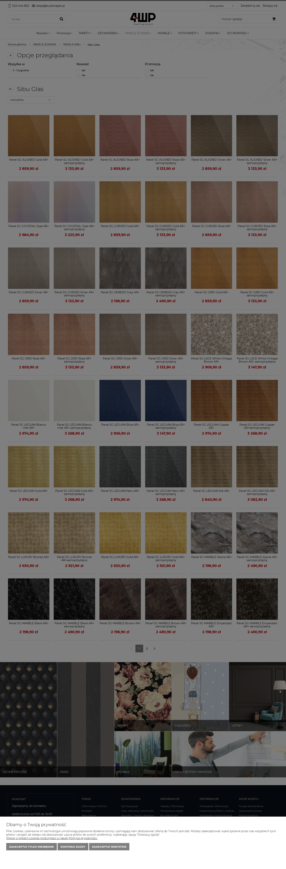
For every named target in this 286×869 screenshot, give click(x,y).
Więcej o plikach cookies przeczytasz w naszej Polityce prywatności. (52, 838)
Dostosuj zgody (73, 846)
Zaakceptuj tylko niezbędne (31, 846)
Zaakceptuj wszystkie (109, 846)
